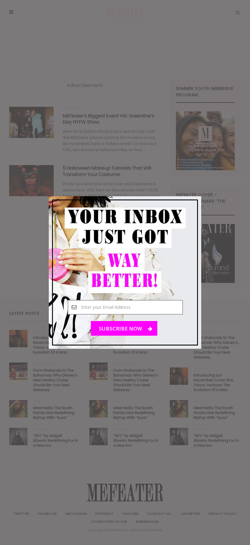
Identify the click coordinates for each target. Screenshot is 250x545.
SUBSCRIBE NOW (121, 328)
